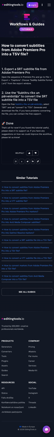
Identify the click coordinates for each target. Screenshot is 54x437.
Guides (5, 370)
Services (32, 365)
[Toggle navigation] (49, 5)
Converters (7, 351)
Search (5, 375)
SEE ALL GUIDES (27, 292)
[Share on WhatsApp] (16, 161)
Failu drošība (7, 398)
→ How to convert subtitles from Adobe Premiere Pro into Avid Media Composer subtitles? (25, 220)
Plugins (5, 361)
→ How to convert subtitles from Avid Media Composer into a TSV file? (23, 278)
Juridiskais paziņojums (12, 412)
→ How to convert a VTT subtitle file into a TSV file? (27, 258)
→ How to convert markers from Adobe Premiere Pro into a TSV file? (27, 267)
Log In (33, 5)
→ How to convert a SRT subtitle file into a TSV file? (26, 240)
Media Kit (33, 370)
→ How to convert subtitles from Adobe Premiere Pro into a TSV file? (25, 249)
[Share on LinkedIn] (33, 161)
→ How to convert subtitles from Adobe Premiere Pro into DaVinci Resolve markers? (25, 231)
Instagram (33, 393)
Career (32, 361)
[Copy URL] (38, 161)
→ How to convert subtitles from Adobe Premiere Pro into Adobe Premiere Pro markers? (25, 210)
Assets (5, 365)
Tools (4, 356)
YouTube (32, 388)
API (3, 388)
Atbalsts (32, 351)
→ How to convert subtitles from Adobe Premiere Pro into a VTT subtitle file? (25, 199)
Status (5, 393)
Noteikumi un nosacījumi (13, 407)
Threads (32, 402)
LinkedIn (32, 407)
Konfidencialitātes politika (13, 402)
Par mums (33, 356)
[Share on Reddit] (27, 161)
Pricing (32, 347)
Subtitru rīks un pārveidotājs (28, 104)
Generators (7, 347)
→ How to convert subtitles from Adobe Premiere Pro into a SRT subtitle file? (25, 189)
